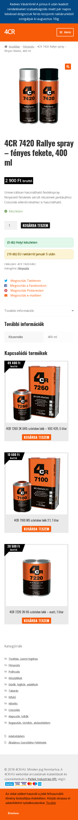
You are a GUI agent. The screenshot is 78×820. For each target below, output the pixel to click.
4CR (9, 32)
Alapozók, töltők (18, 716)
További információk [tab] (19, 311)
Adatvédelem (17, 736)
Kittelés (13, 703)
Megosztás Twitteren (25, 281)
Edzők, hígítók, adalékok (23, 684)
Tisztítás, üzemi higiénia (23, 659)
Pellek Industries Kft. (42, 779)
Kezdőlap (14, 46)
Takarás (13, 690)
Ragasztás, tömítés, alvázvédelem (29, 723)
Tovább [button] (51, 803)
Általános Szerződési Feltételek (27, 742)
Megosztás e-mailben (25, 295)
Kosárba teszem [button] (36, 437)
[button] (68, 67)
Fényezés (28, 46)
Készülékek (15, 678)
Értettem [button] (13, 813)
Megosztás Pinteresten (27, 290)
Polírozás (14, 671)
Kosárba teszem (35, 225)
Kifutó (12, 697)
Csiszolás (14, 710)
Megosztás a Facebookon (28, 286)
